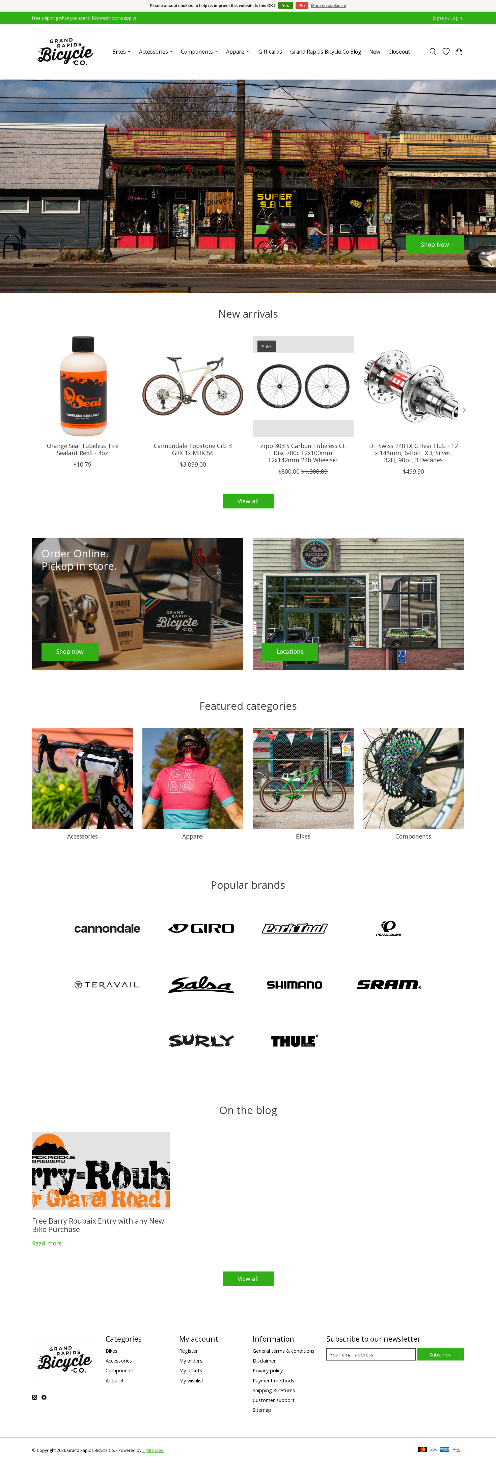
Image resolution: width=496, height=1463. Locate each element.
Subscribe (440, 1354)
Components (413, 836)
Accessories (82, 836)
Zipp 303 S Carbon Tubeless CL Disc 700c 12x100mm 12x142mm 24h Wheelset (303, 452)
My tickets (190, 1370)
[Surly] (201, 1041)
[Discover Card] (456, 1450)
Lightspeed (153, 1450)
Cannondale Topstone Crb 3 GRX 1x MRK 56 (193, 449)
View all (248, 501)
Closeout (399, 51)
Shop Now (435, 244)
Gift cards (270, 51)
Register (188, 1350)
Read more (47, 1243)
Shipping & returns (274, 1390)
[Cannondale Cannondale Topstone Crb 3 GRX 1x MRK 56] (192, 386)
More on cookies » (328, 5)
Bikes (303, 836)
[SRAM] (388, 985)
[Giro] (201, 929)
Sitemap (262, 1409)
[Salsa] (201, 985)
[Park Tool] (295, 929)
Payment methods (273, 1380)
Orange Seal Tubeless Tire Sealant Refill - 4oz (82, 449)
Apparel (193, 836)
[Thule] (295, 1041)
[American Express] (444, 1450)
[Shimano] (295, 985)
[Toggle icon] (433, 52)
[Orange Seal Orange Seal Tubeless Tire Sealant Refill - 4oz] (82, 386)
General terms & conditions (283, 1350)
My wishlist (191, 1380)
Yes (285, 5)
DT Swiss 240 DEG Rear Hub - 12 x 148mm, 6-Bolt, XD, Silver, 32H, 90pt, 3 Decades (413, 452)
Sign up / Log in (447, 18)
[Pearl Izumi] (388, 929)
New (374, 51)
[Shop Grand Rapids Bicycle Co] (65, 51)
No (302, 5)
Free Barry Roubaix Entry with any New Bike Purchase (98, 1225)
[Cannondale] (107, 929)
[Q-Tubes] (107, 985)
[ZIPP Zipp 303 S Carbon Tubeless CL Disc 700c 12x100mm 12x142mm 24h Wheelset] (303, 386)
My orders (190, 1360)
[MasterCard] (422, 1450)
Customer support (274, 1400)
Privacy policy (268, 1370)
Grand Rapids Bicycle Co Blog (325, 51)
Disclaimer (264, 1360)
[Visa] (433, 1450)
